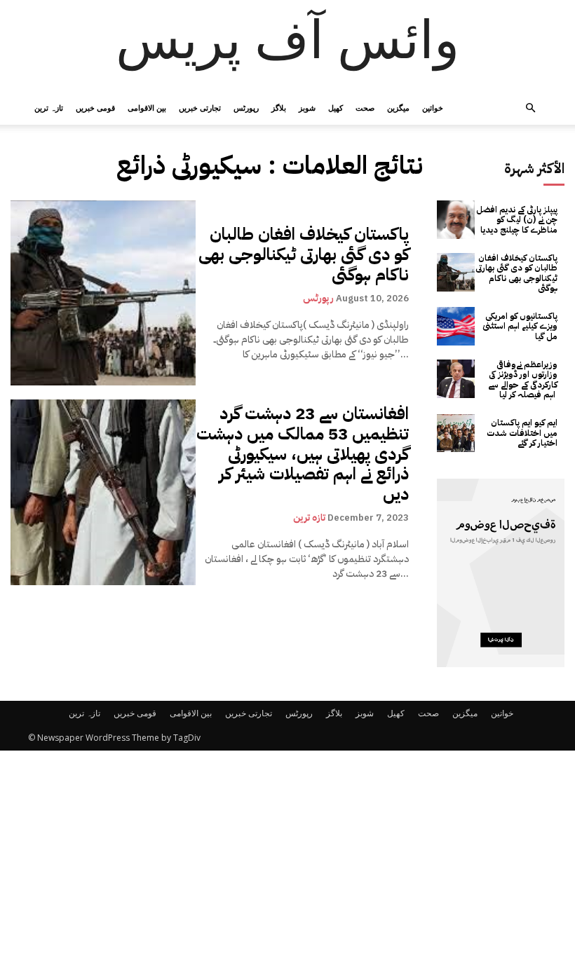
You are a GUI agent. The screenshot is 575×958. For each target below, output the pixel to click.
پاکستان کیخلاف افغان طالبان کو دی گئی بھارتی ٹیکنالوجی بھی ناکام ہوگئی (303, 254)
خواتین (432, 107)
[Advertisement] (287, 854)
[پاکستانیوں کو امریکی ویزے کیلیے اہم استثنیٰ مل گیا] (456, 326)
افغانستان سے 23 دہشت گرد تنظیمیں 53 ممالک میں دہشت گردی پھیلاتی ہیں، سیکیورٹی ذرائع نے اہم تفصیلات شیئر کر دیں (302, 454)
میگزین (398, 107)
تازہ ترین (48, 107)
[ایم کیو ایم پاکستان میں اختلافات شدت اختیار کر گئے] (456, 433)
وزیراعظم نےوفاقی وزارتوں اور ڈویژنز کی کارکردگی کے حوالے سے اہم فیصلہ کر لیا (522, 379)
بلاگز (278, 107)
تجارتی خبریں (200, 107)
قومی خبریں (95, 107)
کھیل (335, 107)
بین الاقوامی (147, 107)
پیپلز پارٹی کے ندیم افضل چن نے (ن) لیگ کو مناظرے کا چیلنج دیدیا (516, 219)
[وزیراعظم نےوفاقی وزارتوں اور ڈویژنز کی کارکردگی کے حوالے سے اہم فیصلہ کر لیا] (456, 379)
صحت (365, 107)
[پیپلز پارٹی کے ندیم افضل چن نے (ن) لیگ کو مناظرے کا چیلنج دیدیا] (456, 219)
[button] (530, 108)
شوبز (307, 107)
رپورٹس (246, 107)
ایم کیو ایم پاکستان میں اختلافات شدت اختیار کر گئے (522, 432)
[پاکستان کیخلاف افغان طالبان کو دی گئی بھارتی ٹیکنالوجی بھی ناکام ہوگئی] (103, 292)
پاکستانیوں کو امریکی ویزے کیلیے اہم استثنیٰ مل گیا (519, 326)
